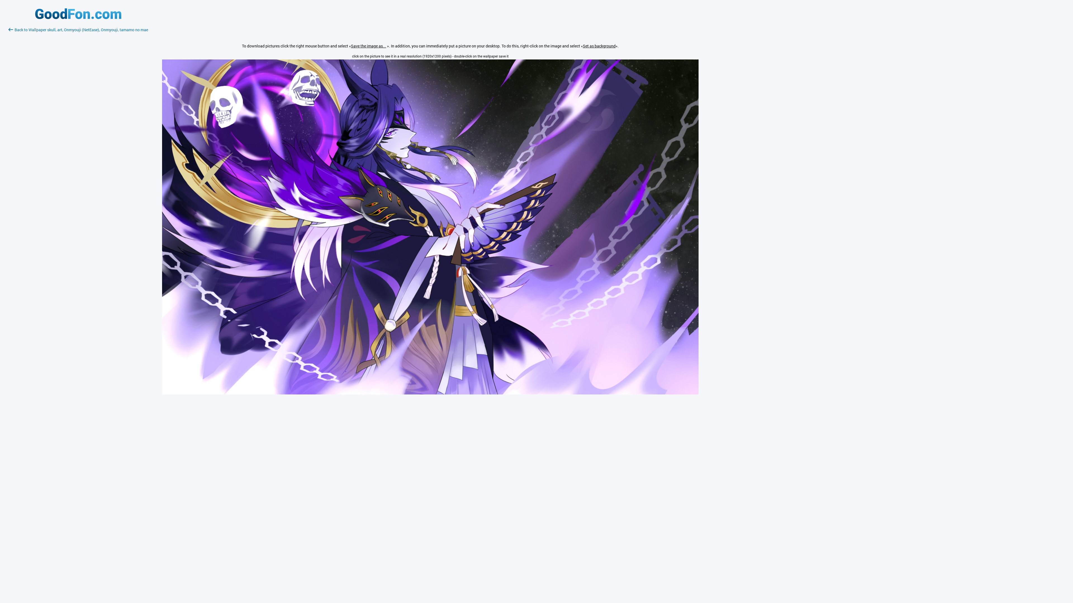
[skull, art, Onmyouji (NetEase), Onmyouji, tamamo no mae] (430, 393)
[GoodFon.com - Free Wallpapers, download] (78, 17)
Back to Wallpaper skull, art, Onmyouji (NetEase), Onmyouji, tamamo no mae (81, 29)
